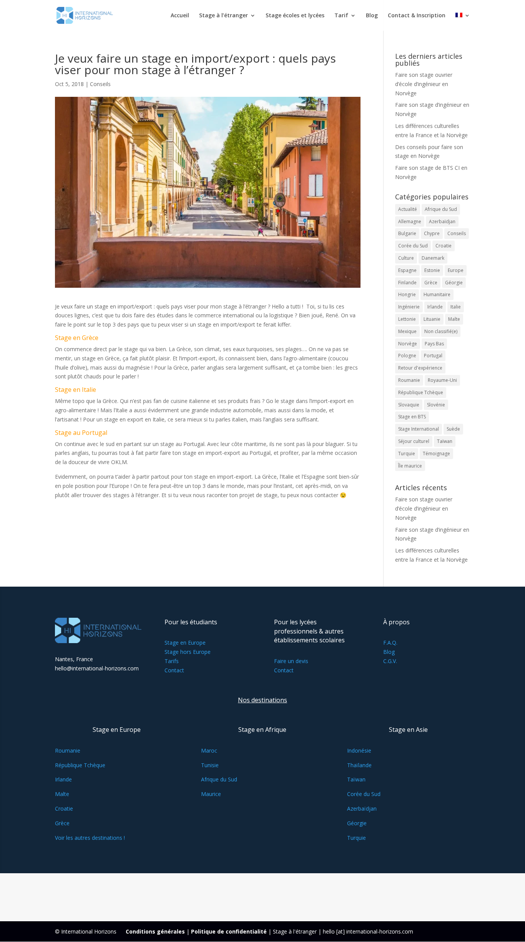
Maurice (211, 794)
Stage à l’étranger (223, 16)
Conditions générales (155, 931)
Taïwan (444, 441)
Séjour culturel (413, 441)
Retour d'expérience (420, 368)
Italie (455, 306)
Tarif (341, 16)
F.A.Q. (390, 642)
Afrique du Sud (441, 209)
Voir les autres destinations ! (90, 837)
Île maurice (410, 466)
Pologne (407, 355)
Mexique (407, 331)
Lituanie (432, 319)
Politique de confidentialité (229, 931)
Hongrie (407, 294)
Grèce (430, 282)
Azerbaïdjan (442, 221)
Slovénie (436, 404)
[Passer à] (462, 22)
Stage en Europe (185, 642)
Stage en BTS (412, 416)
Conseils (100, 84)
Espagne (407, 270)
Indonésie (359, 750)
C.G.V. (390, 661)
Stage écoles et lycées (295, 16)
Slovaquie (408, 404)
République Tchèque (420, 392)
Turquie (406, 453)
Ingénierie (409, 306)
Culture (406, 258)
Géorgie (454, 282)
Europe (456, 270)
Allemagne (409, 221)
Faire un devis (291, 661)
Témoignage (436, 453)
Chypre (432, 233)
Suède (453, 429)
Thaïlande (359, 765)
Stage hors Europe (187, 651)
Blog (372, 16)
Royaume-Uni (442, 380)
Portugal (433, 355)
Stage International (418, 429)
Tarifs (171, 661)
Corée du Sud (413, 245)
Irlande (435, 306)
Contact (174, 670)
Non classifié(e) (440, 331)
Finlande (407, 282)
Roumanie (409, 380)
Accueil (180, 16)
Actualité (407, 209)
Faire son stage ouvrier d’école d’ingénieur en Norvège (423, 84)
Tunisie (210, 765)
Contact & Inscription (416, 16)
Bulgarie (407, 233)
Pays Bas (434, 343)
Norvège (407, 343)
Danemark (433, 258)
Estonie (432, 270)
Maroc (209, 750)
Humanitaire (437, 294)
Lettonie (407, 319)
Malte (454, 319)
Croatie (443, 245)
